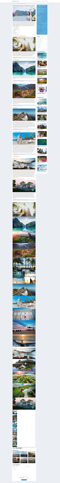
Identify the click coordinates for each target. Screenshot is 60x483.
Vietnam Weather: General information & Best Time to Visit (41, 67)
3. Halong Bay (14, 30)
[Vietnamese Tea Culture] (42, 134)
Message (38, 28)
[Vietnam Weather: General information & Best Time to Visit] (42, 63)
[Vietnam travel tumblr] (20, 448)
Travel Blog (15, 3)
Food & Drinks (39, 42)
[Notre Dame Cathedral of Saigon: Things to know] (42, 117)
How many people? (44, 8)
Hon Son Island (39, 105)
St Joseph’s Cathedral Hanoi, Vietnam (41, 154)
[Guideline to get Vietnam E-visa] (42, 55)
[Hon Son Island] (42, 101)
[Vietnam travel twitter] (18, 448)
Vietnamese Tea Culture (40, 137)
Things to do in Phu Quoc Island (20, 154)
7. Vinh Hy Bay (14, 33)
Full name (38, 13)
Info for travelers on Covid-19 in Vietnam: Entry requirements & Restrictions (41, 93)
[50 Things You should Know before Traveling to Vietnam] (42, 72)
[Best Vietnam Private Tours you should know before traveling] (42, 81)
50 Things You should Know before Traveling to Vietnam (41, 76)
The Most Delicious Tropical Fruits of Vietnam (41, 163)
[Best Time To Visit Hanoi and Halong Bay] (42, 168)
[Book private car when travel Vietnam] (42, 109)
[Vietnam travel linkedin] (19, 448)
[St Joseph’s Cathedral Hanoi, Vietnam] (42, 151)
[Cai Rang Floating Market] (42, 126)
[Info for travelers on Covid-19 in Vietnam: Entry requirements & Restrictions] (42, 89)
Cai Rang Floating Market (40, 129)
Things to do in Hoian (19, 105)
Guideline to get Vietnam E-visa (40, 59)
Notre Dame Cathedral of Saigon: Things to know (42, 121)
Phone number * (39, 21)
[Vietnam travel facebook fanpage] (16, 448)
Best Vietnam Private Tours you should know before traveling (41, 84)
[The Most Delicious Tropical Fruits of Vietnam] (42, 159)
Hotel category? (39, 8)
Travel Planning (39, 39)
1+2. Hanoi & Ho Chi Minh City (16, 29)
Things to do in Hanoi (19, 57)
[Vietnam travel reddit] (21, 448)
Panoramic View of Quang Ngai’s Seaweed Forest (42, 146)
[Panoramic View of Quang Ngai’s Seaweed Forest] (42, 142)
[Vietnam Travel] (16, 1)
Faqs (37, 48)
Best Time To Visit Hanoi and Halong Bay (41, 171)
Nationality (38, 25)
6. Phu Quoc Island (15, 32)
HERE (23, 80)
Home (12, 3)
